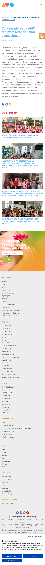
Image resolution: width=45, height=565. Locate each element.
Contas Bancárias (8, 425)
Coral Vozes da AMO (9, 346)
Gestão (4, 287)
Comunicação (6, 390)
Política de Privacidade (9, 316)
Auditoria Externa (8, 431)
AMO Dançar (6, 328)
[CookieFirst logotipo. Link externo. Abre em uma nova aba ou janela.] (2, 539)
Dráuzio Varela (7, 477)
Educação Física (7, 393)
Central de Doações (8, 387)
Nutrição (5, 401)
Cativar (4, 340)
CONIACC (5, 488)
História (4, 281)
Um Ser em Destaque (9, 374)
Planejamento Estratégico (11, 313)
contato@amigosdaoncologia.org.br (25, 525)
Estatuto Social (7, 290)
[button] (42, 36)
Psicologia (5, 407)
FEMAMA (5, 482)
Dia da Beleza (6, 351)
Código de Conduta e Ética (11, 310)
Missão (4, 284)
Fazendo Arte (6, 360)
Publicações (6, 307)
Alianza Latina (7, 491)
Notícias (10, 18)
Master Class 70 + (7, 363)
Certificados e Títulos (9, 304)
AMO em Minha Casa (9, 334)
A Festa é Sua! (6, 326)
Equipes (4, 301)
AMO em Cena (6, 331)
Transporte (5, 413)
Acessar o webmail (8, 503)
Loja (3, 458)
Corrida (4, 464)
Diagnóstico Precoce (9, 354)
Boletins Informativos (9, 437)
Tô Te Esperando (7, 371)
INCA (3, 485)
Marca (4, 299)
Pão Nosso (5, 366)
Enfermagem (6, 395)
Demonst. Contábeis (23, 428)
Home (4, 18)
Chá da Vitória (6, 343)
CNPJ (3, 422)
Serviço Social (6, 410)
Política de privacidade (35, 536)
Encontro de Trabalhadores (11, 357)
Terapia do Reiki (7, 369)
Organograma (6, 296)
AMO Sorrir (5, 337)
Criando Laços (6, 348)
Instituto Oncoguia (8, 494)
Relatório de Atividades (10, 440)
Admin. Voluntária (8, 293)
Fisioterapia (6, 398)
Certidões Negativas (9, 428)
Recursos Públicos (8, 434)
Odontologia (6, 404)
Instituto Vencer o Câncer (10, 479)
